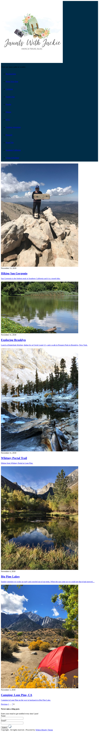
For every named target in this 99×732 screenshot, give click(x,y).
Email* (3, 721)
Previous (4, 704)
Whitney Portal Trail (14, 458)
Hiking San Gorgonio (14, 273)
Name (3, 716)
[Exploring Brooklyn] (39, 333)
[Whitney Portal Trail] (39, 451)
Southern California (13, 150)
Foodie (8, 104)
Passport (9, 135)
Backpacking (11, 74)
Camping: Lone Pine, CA (16, 695)
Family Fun (10, 97)
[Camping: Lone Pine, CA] (39, 688)
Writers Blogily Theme (44, 730)
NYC (8, 120)
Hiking (8, 112)
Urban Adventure (12, 158)
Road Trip (10, 142)
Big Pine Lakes (10, 576)
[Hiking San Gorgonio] (39, 266)
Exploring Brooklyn (13, 339)
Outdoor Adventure (13, 127)
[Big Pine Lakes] (39, 569)
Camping (9, 89)
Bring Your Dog (12, 81)
